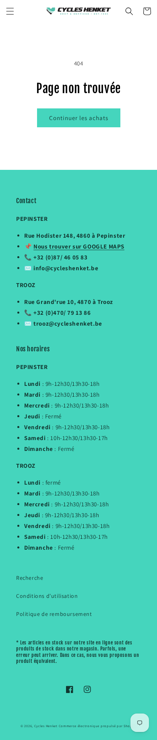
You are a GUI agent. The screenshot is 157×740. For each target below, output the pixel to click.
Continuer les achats (78, 118)
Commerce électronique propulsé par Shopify (97, 726)
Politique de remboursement (54, 614)
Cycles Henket (46, 726)
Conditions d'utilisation (47, 595)
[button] (10, 11)
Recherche (29, 577)
